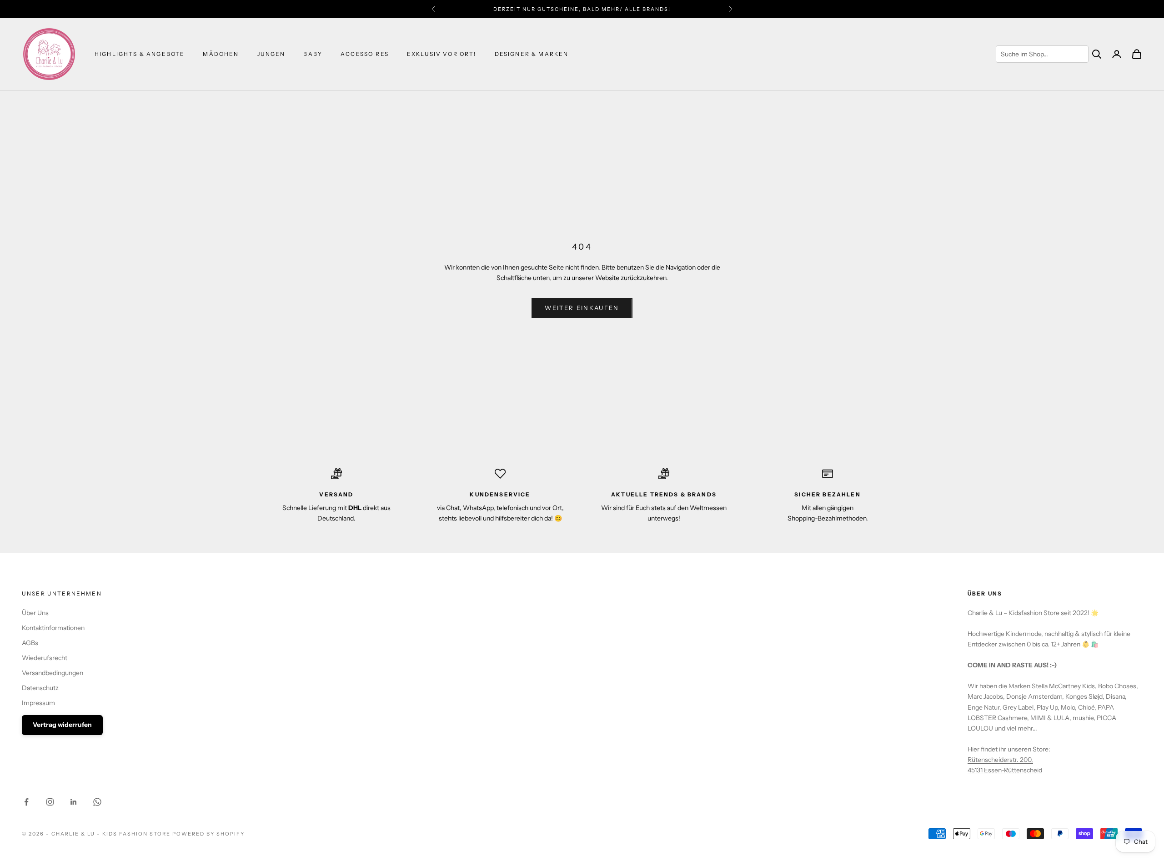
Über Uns (35, 613)
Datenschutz (40, 688)
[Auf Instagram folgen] (50, 801)
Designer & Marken (532, 53)
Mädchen (221, 53)
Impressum (38, 703)
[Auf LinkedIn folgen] (73, 801)
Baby (312, 53)
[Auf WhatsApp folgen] (97, 801)
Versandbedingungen (52, 673)
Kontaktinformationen (53, 628)
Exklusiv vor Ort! (442, 53)
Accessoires (365, 53)
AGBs (30, 643)
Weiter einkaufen (582, 307)
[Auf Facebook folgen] (26, 801)
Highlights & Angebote (140, 53)
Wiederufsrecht (44, 658)
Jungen (271, 53)
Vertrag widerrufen (62, 725)
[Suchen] (1096, 54)
